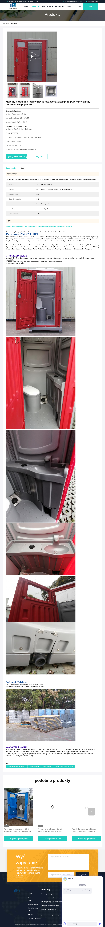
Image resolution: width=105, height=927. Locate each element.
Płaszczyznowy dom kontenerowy (52, 901)
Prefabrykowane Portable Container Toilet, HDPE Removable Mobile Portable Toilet (18, 830)
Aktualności (59, 6)
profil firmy (31, 894)
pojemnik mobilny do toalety (16, 766)
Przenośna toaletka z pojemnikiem (40, 766)
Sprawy (68, 6)
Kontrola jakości (33, 904)
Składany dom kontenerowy (50, 905)
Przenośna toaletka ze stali (50, 916)
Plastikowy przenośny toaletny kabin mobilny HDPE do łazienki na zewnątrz (87, 830)
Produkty (34, 6)
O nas (49, 6)
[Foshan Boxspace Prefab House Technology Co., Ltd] (13, 6)
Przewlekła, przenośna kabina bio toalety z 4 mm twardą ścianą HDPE (52, 830)
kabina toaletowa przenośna (64, 766)
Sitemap (30, 914)
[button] (56, 91)
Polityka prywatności (34, 918)
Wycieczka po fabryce (32, 899)
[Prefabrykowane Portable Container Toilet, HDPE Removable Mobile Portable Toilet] (19, 807)
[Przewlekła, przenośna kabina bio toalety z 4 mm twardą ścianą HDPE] (53, 807)
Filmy (43, 6)
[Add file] (64, 923)
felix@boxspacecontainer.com (73, 1)
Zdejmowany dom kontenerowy (51, 898)
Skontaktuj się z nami (33, 909)
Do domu (25, 6)
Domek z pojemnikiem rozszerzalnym (48, 911)
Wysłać (82, 875)
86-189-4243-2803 (93, 1)
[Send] (100, 923)
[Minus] (100, 879)
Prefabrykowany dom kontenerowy (52, 894)
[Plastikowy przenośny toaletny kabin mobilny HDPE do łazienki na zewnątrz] (87, 807)
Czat (90, 6)
